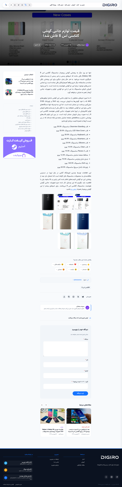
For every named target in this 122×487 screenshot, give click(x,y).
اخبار (77, 5)
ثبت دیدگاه (80, 393)
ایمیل (86, 371)
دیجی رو (82, 5)
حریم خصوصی (18, 484)
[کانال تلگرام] (18, 5)
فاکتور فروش (27, 131)
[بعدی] (42, 405)
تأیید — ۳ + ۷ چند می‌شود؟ (80, 382)
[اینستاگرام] (112, 477)
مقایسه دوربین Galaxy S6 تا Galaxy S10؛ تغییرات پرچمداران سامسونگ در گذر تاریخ (24, 92)
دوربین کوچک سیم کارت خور (23, 116)
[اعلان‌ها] (22, 5)
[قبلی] (46, 405)
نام (86, 360)
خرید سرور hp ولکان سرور (24, 109)
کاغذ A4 (28, 118)
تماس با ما (56, 462)
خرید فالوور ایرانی (26, 112)
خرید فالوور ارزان (26, 114)
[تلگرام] (117, 477)
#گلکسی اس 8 (86, 287)
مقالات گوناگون (81, 465)
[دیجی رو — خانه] (109, 5)
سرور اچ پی (27, 120)
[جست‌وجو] (29, 5)
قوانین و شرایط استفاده (8, 484)
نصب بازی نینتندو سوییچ (24, 126)
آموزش (73, 5)
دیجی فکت (60, 5)
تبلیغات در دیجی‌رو (54, 459)
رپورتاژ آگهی (53, 5)
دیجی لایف (67, 5)
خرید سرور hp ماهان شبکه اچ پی (22, 124)
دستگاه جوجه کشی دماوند (24, 122)
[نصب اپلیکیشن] (106, 477)
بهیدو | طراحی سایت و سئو (24, 128)
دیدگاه (86, 339)
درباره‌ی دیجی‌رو (55, 465)
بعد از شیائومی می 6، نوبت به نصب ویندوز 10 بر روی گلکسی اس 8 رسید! (26, 81)
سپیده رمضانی (81, 45)
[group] (65, 422)
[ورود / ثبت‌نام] (11, 5)
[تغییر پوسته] (14, 5)
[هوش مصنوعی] (25, 5)
